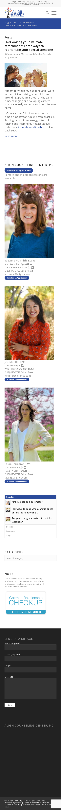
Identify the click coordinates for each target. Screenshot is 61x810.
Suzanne (13, 57)
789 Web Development (31, 805)
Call (23, 270)
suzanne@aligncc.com (17, 3)
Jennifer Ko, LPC (15, 362)
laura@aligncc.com (16, 477)
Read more (11, 136)
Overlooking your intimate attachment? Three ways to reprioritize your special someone (29, 46)
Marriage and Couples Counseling (37, 54)
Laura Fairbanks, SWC (18, 464)
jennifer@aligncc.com (18, 375)
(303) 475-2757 (42, 1)
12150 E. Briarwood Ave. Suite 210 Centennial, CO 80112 (37, 4)
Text (30, 270)
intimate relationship (31, 127)
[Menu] (52, 12)
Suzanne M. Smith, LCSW (20, 260)
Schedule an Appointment (18, 170)
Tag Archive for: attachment (19, 22)
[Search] (46, 12)
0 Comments (11, 54)
